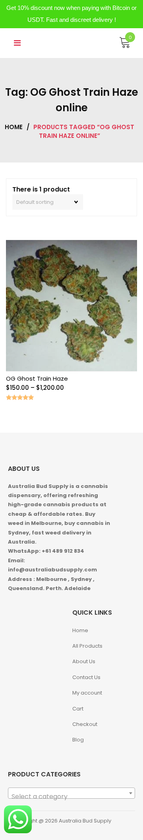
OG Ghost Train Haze (37, 378)
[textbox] (71, 796)
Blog (78, 739)
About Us (83, 661)
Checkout (84, 724)
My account (87, 693)
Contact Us (86, 677)
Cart (77, 708)
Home (14, 127)
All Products (87, 646)
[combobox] (71, 793)
